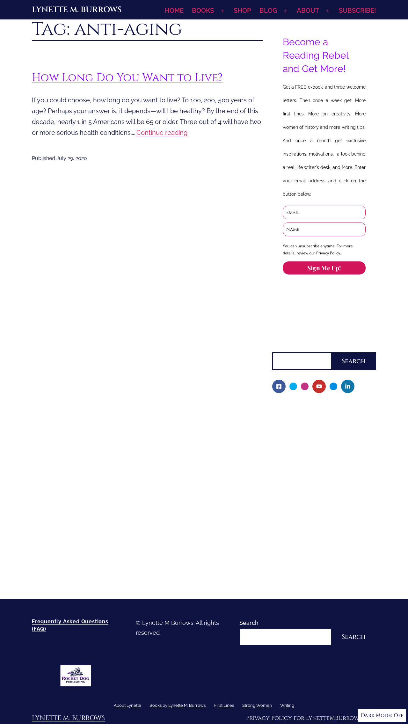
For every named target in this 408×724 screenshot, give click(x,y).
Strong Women (292, 538)
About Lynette (291, 408)
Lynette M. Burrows (76, 9)
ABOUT (308, 10)
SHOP (242, 10)
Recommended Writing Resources (322, 560)
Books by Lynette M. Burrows (311, 430)
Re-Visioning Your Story (307, 582)
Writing (281, 549)
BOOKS (203, 10)
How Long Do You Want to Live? (127, 77)
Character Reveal (299, 484)
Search (281, 347)
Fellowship (291, 440)
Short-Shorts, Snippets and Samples (325, 506)
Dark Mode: (376, 715)
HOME (174, 10)
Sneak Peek (292, 517)
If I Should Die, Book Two (309, 473)
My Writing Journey (302, 418)
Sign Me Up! (324, 268)
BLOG (268, 10)
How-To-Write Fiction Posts (313, 571)
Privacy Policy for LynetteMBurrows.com (311, 718)
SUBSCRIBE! (357, 10)
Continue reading (161, 132)
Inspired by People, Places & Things (324, 495)
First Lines (286, 527)
